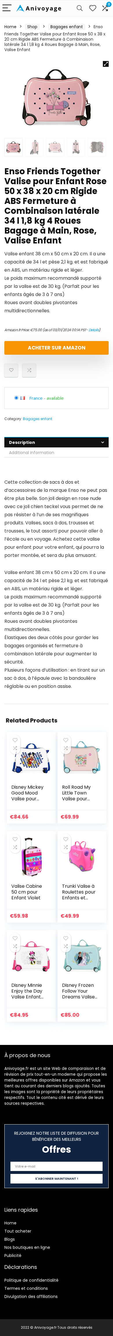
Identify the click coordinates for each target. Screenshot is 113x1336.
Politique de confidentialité (31, 1280)
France (36, 398)
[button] (106, 64)
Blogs (9, 1239)
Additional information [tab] (31, 453)
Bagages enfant (66, 27)
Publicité (12, 1255)
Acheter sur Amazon (56, 347)
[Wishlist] (92, 8)
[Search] (80, 8)
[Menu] (7, 8)
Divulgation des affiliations (31, 1296)
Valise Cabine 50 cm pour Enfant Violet (26, 892)
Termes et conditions (26, 1288)
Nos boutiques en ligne (27, 1247)
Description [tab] (22, 442)
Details (94, 329)
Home (10, 27)
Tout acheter (17, 1231)
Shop (32, 27)
